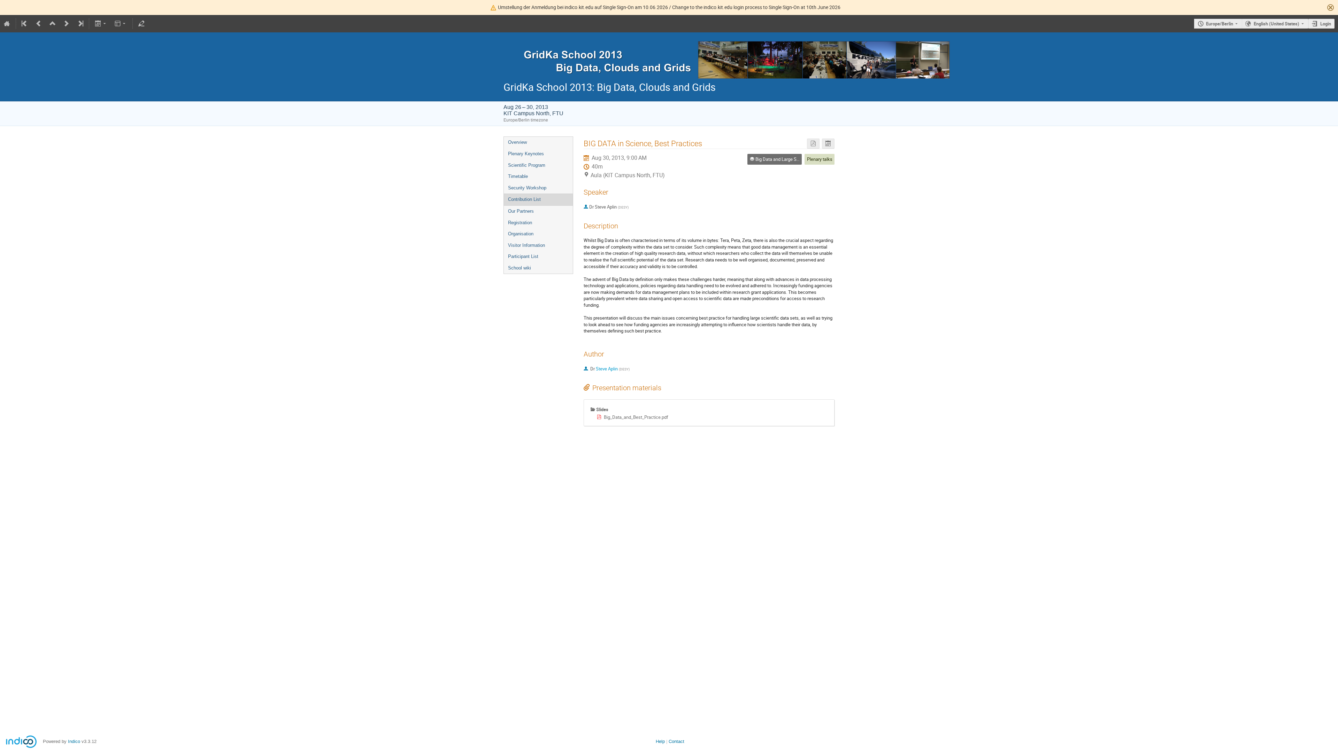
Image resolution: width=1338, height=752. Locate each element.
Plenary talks (819, 159)
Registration (520, 222)
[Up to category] (53, 23)
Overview (517, 142)
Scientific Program (526, 165)
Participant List (523, 256)
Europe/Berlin (1219, 24)
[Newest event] (80, 23)
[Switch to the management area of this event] (141, 23)
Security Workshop (527, 187)
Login (1325, 24)
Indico (74, 741)
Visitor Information (526, 245)
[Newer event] (67, 23)
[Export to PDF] (813, 144)
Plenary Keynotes (526, 153)
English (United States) (1276, 24)
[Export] (101, 23)
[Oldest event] (25, 23)
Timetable (518, 176)
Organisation (520, 233)
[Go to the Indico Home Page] (7, 23)
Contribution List (524, 199)
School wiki (519, 268)
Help (660, 741)
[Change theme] (121, 23)
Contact (676, 741)
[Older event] (39, 23)
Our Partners (521, 211)
